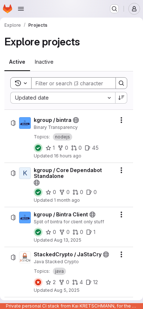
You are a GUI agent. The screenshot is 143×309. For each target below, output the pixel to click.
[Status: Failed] (38, 282)
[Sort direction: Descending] (121, 98)
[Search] (121, 83)
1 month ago (67, 200)
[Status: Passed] (38, 148)
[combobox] (62, 98)
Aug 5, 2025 (67, 290)
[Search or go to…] (114, 8)
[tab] (17, 62)
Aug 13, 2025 (67, 240)
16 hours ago (67, 156)
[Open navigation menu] (21, 9)
